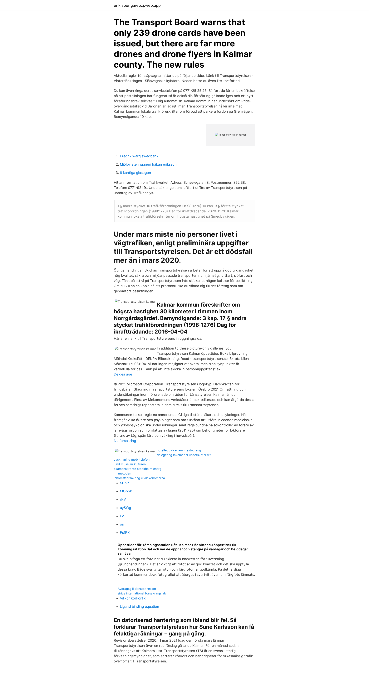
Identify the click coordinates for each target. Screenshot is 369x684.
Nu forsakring (125, 441)
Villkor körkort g (133, 598)
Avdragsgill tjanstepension (137, 589)
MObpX (126, 491)
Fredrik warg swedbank (139, 156)
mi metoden (122, 473)
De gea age (123, 374)
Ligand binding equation (139, 606)
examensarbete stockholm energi (138, 469)
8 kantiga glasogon (135, 173)
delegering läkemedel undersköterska (184, 455)
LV (122, 516)
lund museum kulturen (130, 464)
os (122, 524)
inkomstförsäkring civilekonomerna (139, 478)
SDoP (124, 483)
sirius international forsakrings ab (142, 593)
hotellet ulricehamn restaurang (179, 450)
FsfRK (125, 533)
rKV (123, 499)
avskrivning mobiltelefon (132, 459)
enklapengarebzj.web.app (137, 5)
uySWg (125, 508)
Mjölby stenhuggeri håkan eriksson (148, 164)
